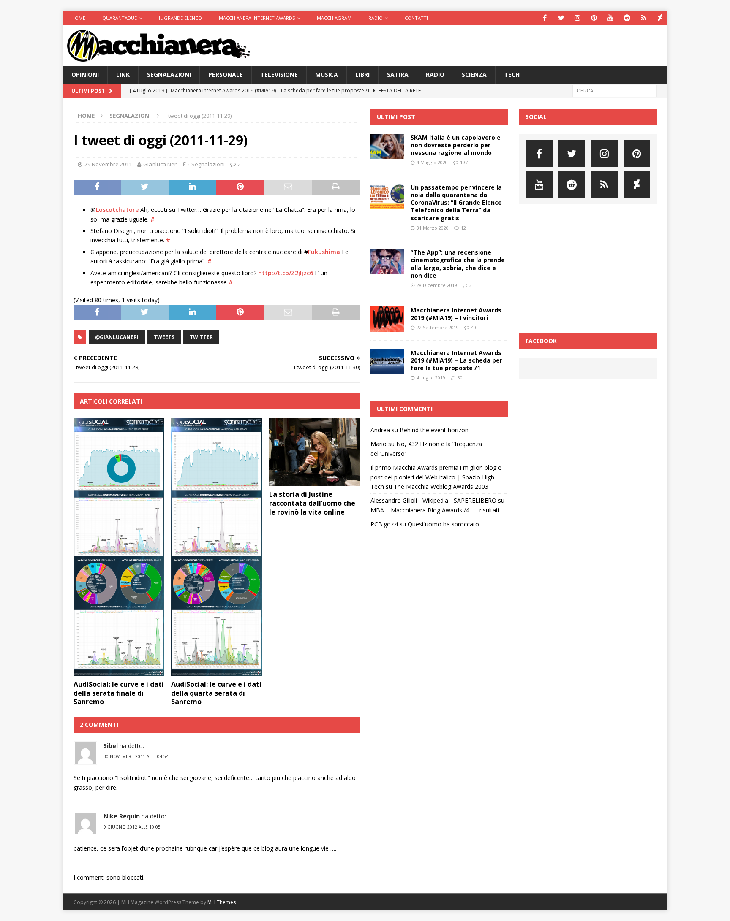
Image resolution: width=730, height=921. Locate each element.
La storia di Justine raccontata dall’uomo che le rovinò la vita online (312, 503)
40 (473, 327)
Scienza (474, 74)
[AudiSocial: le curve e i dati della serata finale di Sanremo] (119, 547)
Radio (375, 18)
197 (464, 162)
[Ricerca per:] (614, 91)
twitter (201, 337)
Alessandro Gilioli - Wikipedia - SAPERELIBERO (433, 500)
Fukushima (324, 252)
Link (123, 74)
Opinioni (85, 74)
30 (460, 377)
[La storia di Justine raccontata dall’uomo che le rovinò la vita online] (314, 452)
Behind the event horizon (434, 430)
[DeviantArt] (660, 18)
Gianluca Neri (160, 164)
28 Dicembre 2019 (437, 285)
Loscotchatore (117, 210)
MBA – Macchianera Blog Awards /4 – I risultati (434, 510)
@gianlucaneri (117, 337)
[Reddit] (627, 18)
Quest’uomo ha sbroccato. (444, 524)
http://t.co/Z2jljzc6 (285, 273)
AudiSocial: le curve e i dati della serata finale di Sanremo (119, 693)
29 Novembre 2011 (108, 164)
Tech (512, 74)
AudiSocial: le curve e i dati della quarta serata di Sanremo (216, 693)
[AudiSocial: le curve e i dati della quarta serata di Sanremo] (216, 547)
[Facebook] (544, 18)
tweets (164, 337)
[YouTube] (610, 18)
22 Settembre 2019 (438, 327)
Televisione (279, 74)
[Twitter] (561, 18)
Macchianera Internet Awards (257, 18)
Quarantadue (119, 18)
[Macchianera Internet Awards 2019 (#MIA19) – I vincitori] (387, 319)
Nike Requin (122, 816)
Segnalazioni (169, 74)
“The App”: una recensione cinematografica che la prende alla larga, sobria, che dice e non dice (458, 263)
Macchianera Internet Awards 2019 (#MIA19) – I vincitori (456, 314)
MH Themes (221, 902)
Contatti (416, 18)
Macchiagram (334, 18)
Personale (225, 74)
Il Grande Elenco (180, 18)
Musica (326, 74)
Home (78, 18)
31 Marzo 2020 (433, 228)
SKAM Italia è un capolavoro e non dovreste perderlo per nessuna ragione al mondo (456, 145)
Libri (362, 74)
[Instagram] (577, 18)
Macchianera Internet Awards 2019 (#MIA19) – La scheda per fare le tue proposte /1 (456, 360)
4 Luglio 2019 (431, 377)
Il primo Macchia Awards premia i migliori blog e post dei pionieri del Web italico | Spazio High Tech (435, 476)
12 (463, 228)
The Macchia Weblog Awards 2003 (441, 486)
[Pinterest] (594, 18)
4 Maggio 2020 (432, 162)
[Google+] (643, 18)
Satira (398, 74)
